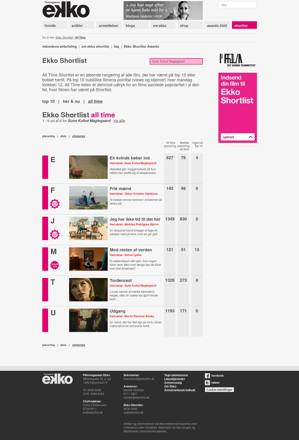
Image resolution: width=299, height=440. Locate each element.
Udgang (117, 311)
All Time (80, 37)
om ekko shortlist (95, 46)
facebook (217, 375)
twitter (215, 382)
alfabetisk (78, 136)
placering (48, 136)
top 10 (48, 101)
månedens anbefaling (59, 46)
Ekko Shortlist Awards (141, 46)
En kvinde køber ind (130, 158)
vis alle (119, 120)
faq (116, 46)
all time (95, 101)
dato (63, 136)
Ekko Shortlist (64, 37)
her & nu (71, 101)
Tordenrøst (121, 280)
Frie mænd (120, 188)
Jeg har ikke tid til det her (135, 219)
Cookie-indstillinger (219, 389)
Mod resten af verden (131, 250)
